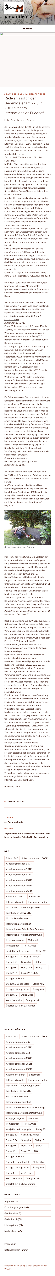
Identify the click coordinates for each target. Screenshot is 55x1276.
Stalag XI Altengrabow (17, 989)
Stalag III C (11, 967)
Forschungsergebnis (15, 1207)
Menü (29, 28)
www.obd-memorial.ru (25, 681)
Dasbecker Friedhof (38, 902)
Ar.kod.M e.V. (18, 17)
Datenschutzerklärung (16, 1250)
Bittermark (34, 896)
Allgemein (9, 1201)
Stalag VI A (26, 967)
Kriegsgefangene (15, 940)
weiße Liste (27, 995)
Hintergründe (11, 1225)
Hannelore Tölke (35, 94)
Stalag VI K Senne (15, 978)
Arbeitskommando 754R (19, 880)
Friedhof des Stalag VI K (18, 913)
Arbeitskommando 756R (19, 891)
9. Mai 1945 (12, 858)
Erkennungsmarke (30, 907)
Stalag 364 (11, 962)
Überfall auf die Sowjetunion (20, 1005)
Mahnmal (33, 940)
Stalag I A (26, 962)
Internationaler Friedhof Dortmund (24, 935)
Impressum (10, 1244)
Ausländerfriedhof (15, 896)
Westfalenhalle (14, 1000)
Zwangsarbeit (33, 1000)
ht (5, 316)
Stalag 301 (40, 951)
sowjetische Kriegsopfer (19, 951)
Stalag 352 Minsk (30, 956)
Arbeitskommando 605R (35, 858)
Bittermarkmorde (15, 902)
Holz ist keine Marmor (17, 918)
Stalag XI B (38, 989)
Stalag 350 (11, 956)
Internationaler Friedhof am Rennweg (25, 929)
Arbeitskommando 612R (18, 874)
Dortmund (11, 907)
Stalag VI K (11, 973)
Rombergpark (13, 945)
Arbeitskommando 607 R (19, 863)
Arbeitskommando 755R (19, 885)
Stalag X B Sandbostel (17, 984)
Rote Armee (30, 945)
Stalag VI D (41, 967)
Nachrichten (16, 802)
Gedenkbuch (11, 1219)
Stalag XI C (11, 995)
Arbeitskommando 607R (19, 869)
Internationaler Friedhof (18, 924)
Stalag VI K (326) (29, 973)
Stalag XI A (38, 984)
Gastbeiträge (11, 1213)
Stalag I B (39, 962)
